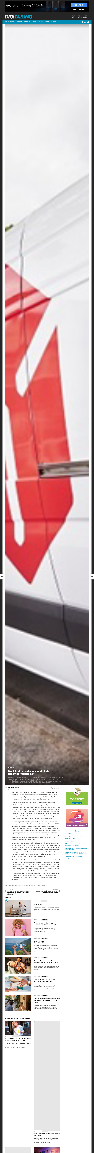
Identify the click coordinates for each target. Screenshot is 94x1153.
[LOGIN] (88, 22)
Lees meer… (42, 931)
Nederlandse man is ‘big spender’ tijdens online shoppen (47, 1134)
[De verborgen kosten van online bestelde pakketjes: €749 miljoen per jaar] (18, 1028)
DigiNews (12, 21)
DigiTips (34, 21)
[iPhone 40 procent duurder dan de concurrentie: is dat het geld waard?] (18, 927)
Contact (53, 21)
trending (86, 17)
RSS (77, 831)
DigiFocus (27, 21)
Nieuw (73, 17)
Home (7, 21)
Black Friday (19, 886)
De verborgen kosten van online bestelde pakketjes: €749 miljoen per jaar (18, 1039)
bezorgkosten (10, 886)
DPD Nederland (29, 886)
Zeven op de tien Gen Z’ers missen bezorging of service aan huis (45, 980)
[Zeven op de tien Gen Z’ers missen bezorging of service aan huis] (18, 984)
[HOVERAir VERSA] (18, 946)
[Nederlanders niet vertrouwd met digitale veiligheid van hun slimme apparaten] (2, 576)
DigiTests (19, 21)
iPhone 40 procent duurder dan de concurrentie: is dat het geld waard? (45, 924)
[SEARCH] (85, 22)
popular (79, 17)
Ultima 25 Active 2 (40, 904)
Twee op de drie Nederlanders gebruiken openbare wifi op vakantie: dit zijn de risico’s (47, 1000)
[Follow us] (82, 22)
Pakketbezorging (40, 886)
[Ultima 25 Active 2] (18, 908)
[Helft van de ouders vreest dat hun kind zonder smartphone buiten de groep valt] (18, 965)
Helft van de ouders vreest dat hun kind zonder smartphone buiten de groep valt (46, 961)
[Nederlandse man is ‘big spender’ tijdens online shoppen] (47, 1076)
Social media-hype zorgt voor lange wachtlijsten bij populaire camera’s (74, 857)
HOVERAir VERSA (39, 942)
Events (47, 21)
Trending (6, 900)
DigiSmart (40, 21)
